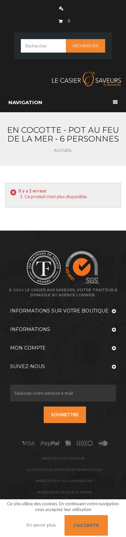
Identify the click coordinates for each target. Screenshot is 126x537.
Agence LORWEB (76, 295)
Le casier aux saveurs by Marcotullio (64, 470)
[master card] (50, 443)
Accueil (63, 150)
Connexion (63, 8)
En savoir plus (41, 525)
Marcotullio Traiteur (63, 458)
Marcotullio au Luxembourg (64, 481)
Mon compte (28, 348)
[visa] (28, 443)
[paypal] (85, 443)
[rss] (103, 443)
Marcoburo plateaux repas (64, 492)
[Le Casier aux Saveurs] (63, 79)
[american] (68, 443)
